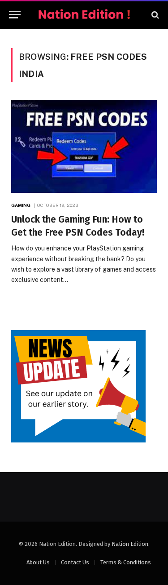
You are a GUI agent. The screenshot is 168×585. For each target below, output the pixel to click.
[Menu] (15, 14)
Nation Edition (130, 543)
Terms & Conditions (125, 562)
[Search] (154, 14)
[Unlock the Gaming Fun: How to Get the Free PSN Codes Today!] (84, 146)
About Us (38, 562)
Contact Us (75, 562)
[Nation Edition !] (84, 14)
